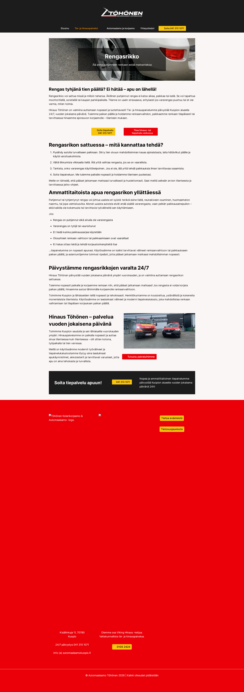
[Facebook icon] (122, 680)
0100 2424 (123, 646)
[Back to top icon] (230, 686)
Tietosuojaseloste (172, 429)
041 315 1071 (81, 644)
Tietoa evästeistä (171, 418)
